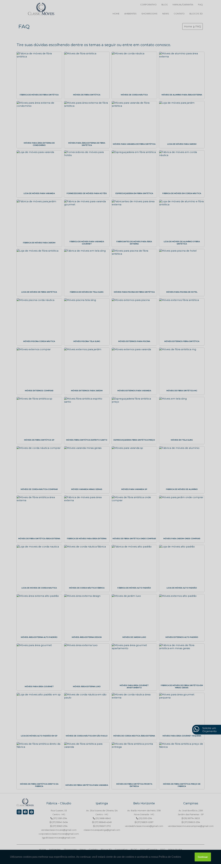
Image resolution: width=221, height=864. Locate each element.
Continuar (203, 857)
